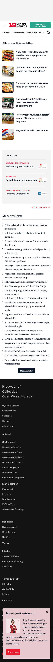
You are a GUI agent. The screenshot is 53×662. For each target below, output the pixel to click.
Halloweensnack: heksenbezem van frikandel (26, 282)
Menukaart (7, 489)
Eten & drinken (10, 483)
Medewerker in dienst (12, 452)
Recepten (6, 494)
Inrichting (7, 566)
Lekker (5, 594)
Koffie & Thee (8, 504)
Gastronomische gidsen (13, 477)
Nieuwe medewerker (12, 447)
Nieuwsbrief (11, 386)
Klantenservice (9, 410)
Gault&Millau (8, 589)
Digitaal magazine (10, 405)
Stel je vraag (13, 652)
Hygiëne (6, 537)
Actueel (6, 434)
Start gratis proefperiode (40, 25)
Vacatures (7, 416)
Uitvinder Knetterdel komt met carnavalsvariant (27, 339)
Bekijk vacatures (39, 207)
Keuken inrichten (10, 556)
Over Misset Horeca (17, 396)
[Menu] (4, 25)
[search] (48, 32)
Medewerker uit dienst (12, 457)
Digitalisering (8, 532)
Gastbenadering (9, 527)
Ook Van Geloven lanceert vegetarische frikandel (27, 355)
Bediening (7, 521)
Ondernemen (9, 442)
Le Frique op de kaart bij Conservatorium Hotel (26, 298)
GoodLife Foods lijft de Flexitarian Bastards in (26, 351)
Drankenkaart (9, 499)
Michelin (6, 584)
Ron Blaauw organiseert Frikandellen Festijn (25, 286)
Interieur (6, 551)
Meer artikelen (26, 371)
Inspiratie (7, 600)
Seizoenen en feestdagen (13, 509)
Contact (6, 421)
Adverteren (7, 426)
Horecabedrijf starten (12, 462)
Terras (5, 543)
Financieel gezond (10, 467)
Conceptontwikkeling (12, 561)
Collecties (9, 391)
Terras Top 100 (10, 578)
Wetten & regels (9, 472)
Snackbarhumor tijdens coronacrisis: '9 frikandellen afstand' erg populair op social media (25, 306)
